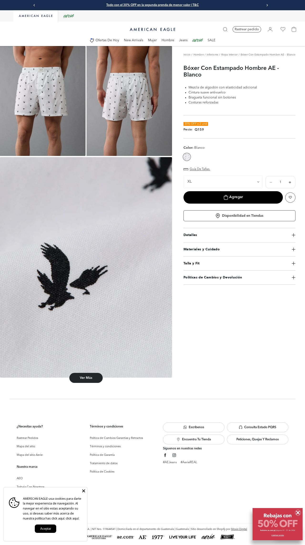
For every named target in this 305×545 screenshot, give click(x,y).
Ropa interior (229, 55)
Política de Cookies (102, 471)
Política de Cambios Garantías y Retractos (116, 438)
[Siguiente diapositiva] (267, 5)
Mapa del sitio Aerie (30, 455)
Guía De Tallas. (200, 169)
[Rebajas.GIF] (278, 524)
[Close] (83, 490)
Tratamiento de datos (103, 463)
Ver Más (86, 378)
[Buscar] (225, 29)
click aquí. (72, 518)
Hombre (198, 55)
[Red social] (165, 455)
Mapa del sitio (26, 446)
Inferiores (212, 55)
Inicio (186, 55)
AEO (20, 478)
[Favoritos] (282, 29)
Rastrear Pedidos (27, 438)
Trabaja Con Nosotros (30, 487)
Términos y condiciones (105, 446)
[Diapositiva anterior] (34, 5)
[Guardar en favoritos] (290, 197)
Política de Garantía (102, 455)
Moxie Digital (239, 529)
